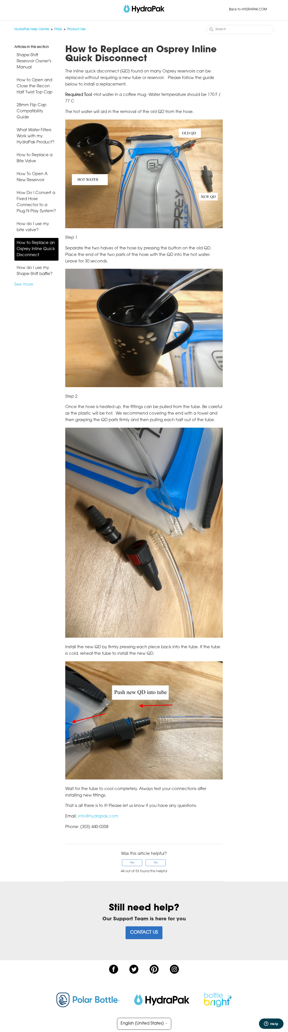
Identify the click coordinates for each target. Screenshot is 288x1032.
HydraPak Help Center (31, 29)
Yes (132, 862)
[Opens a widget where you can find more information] (271, 1024)
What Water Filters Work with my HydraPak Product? (35, 136)
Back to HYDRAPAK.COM (248, 9)
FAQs (58, 29)
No (156, 862)
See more (23, 285)
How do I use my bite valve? (33, 227)
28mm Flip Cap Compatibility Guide (31, 111)
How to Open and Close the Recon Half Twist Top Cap (34, 86)
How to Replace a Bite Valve (34, 158)
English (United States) (143, 1024)
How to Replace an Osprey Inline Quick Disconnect (36, 249)
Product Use (76, 29)
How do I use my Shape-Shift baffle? (35, 271)
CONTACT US (144, 932)
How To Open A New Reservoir (32, 177)
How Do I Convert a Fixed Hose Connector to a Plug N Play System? (36, 202)
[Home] (144, 9)
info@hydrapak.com (98, 817)
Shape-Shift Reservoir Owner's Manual (34, 61)
